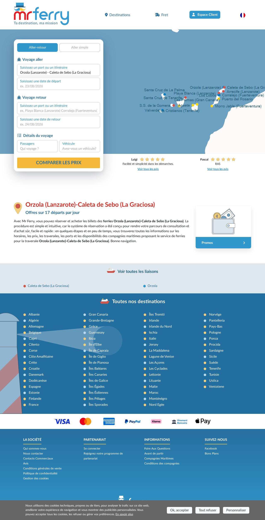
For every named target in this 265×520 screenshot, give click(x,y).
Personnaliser (236, 510)
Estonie (34, 392)
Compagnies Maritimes (158, 458)
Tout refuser (207, 510)
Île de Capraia (98, 350)
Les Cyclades (158, 368)
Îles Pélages (97, 398)
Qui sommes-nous (34, 448)
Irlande (154, 320)
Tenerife (215, 368)
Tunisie (214, 374)
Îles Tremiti (157, 314)
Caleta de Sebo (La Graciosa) (48, 286)
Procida (214, 344)
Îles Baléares (98, 368)
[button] (244, 15)
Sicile (213, 356)
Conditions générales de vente (42, 468)
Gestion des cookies (36, 478)
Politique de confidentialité (40, 473)
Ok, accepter (179, 510)
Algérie (34, 320)
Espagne (35, 386)
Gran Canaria (98, 314)
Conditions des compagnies (161, 463)
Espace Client (207, 14)
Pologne (215, 332)
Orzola (152, 286)
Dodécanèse (38, 380)
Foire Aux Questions (157, 448)
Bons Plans (212, 453)
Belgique (35, 332)
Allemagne (36, 326)
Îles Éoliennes (98, 392)
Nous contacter (33, 453)
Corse (33, 350)
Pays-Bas (215, 326)
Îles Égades (97, 386)
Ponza (213, 338)
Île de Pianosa (99, 362)
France (34, 404)
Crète (33, 362)
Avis (25, 463)
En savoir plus (124, 514)
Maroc (154, 392)
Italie (152, 338)
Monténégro (158, 398)
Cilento (34, 344)
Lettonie (155, 374)
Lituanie (155, 380)
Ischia (153, 332)
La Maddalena (159, 350)
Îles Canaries (98, 374)
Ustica (213, 380)
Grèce (93, 326)
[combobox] (58, 72)
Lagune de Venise (161, 356)
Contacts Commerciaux (38, 458)
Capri (33, 338)
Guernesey (96, 332)
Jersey (153, 344)
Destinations (119, 15)
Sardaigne (216, 350)
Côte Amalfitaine (41, 356)
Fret (164, 15)
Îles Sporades (98, 404)
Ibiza (92, 338)
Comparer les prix (58, 162)
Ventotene (216, 386)
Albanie (34, 314)
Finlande (35, 398)
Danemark (36, 374)
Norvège (215, 314)
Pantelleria (217, 320)
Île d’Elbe (95, 344)
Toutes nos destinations (138, 301)
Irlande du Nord (160, 326)
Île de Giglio (97, 356)
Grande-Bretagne (101, 320)
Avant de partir (154, 453)
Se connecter (92, 448)
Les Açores (156, 362)
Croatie (34, 368)
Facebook (211, 448)
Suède (213, 362)
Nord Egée (156, 404)
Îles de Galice (98, 380)
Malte (153, 386)
